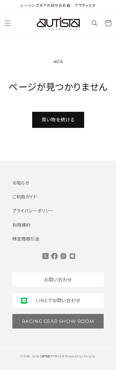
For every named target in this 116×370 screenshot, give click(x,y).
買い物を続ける (58, 120)
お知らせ (20, 183)
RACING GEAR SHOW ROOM (58, 321)
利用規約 (21, 225)
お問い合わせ (58, 280)
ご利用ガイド (24, 197)
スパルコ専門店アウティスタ (48, 356)
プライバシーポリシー (33, 211)
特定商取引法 (26, 239)
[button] (8, 23)
